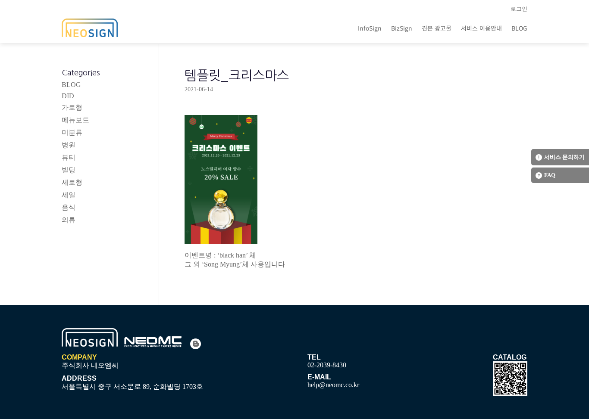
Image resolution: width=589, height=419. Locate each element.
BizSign (401, 28)
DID (68, 95)
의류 (68, 219)
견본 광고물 (436, 28)
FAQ (549, 175)
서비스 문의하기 (564, 157)
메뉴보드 (75, 120)
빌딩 (68, 170)
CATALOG (509, 357)
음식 (68, 207)
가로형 (72, 107)
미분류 (72, 132)
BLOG (519, 28)
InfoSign (370, 28)
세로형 (72, 182)
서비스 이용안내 (481, 28)
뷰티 (68, 157)
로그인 (519, 9)
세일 (68, 195)
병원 (68, 145)
